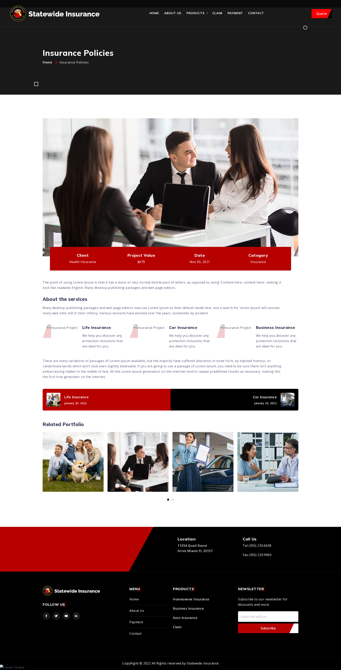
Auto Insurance (185, 618)
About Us (172, 13)
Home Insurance (285, 477)
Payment (136, 622)
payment (235, 13)
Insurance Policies (90, 477)
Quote (321, 13)
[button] (168, 500)
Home (154, 13)
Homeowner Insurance (191, 599)
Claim (217, 13)
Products (195, 13)
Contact (256, 13)
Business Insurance (188, 608)
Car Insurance (155, 477)
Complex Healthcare (220, 474)
